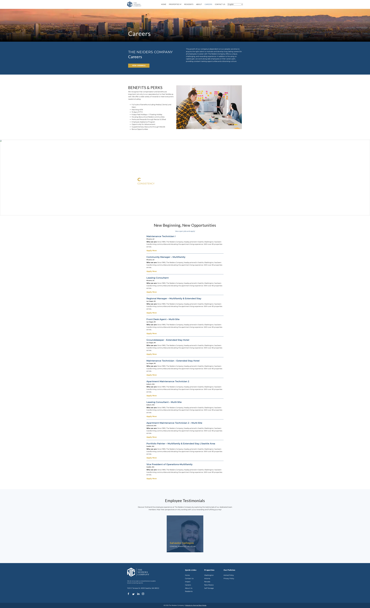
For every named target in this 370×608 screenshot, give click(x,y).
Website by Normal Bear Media (195, 605)
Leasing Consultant (157, 277)
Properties (174, 4)
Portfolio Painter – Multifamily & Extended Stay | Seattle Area (180, 443)
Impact (187, 582)
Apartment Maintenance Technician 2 (167, 381)
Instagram (144, 594)
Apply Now (151, 250)
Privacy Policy (229, 578)
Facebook (129, 594)
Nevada (207, 582)
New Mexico (209, 585)
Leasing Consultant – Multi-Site (164, 402)
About (199, 4)
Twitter (134, 594)
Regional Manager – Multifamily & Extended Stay (173, 298)
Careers (208, 4)
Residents (188, 4)
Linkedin (139, 594)
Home (163, 4)
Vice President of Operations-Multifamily (169, 464)
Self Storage (209, 588)
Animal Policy (229, 575)
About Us (188, 588)
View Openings (138, 65)
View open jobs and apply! (185, 231)
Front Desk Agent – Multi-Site (163, 319)
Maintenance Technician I (160, 236)
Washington (209, 575)
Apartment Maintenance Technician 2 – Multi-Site (174, 423)
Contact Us (220, 4)
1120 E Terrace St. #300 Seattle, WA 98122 (143, 588)
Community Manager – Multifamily (165, 257)
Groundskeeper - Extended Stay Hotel (167, 340)
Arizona (207, 578)
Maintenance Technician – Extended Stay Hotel (173, 360)
